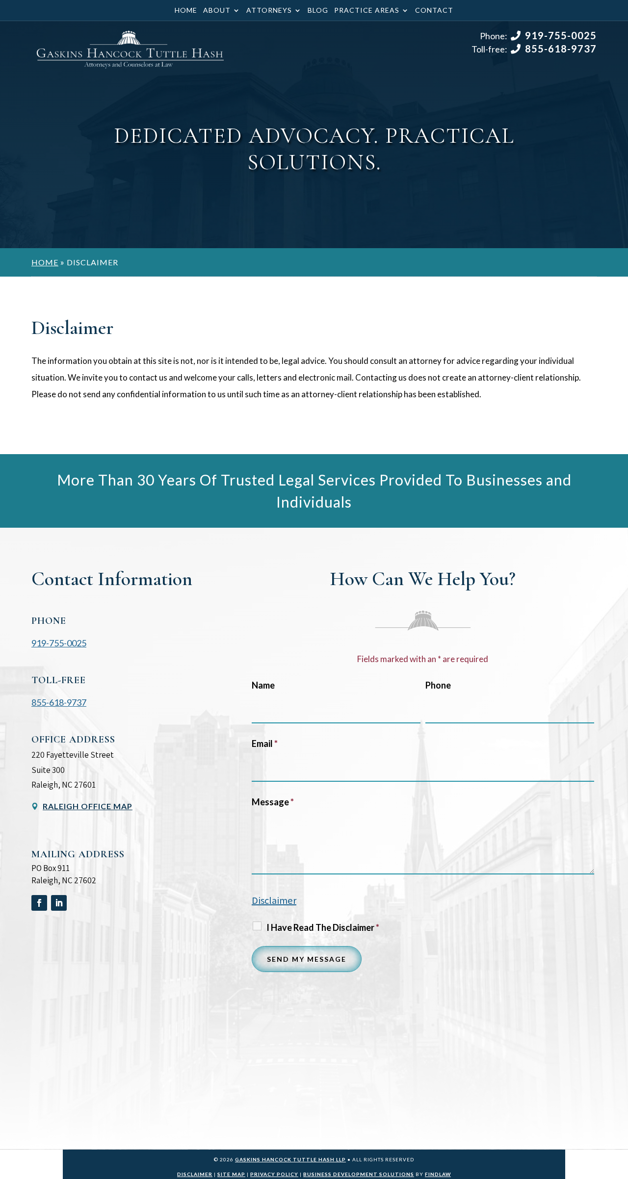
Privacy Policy (274, 1174)
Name (263, 685)
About (217, 10)
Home (186, 10)
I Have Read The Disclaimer (322, 927)
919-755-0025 (561, 35)
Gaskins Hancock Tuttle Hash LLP (290, 1159)
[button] (618, 1108)
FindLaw (438, 1174)
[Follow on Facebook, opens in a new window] (39, 903)
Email (265, 743)
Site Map (231, 1174)
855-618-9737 (561, 48)
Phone (438, 685)
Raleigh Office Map (87, 806)
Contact (434, 10)
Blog (318, 10)
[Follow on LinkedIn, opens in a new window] (59, 903)
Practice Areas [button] (366, 10)
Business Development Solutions (358, 1174)
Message (273, 801)
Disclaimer (274, 900)
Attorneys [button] (269, 10)
